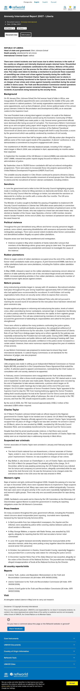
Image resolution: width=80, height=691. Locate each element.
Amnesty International (29, 22)
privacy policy (6, 686)
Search (65, 8)
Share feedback (16, 628)
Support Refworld (70, 9)
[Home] (14, 7)
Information (26, 35)
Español (45, 2)
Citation (9, 28)
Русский (53, 2)
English (36, 2)
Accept (72, 683)
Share (22, 28)
